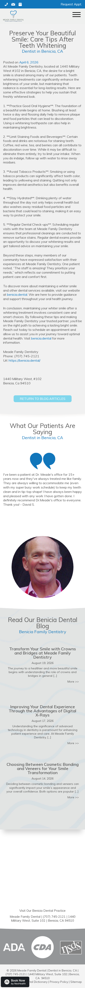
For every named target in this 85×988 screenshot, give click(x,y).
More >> (73, 681)
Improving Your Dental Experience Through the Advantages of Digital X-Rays (42, 710)
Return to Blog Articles (42, 399)
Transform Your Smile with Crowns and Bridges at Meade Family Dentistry (42, 653)
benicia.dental (17, 294)
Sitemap (76, 982)
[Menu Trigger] (76, 14)
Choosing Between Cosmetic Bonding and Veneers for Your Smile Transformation (43, 768)
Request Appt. (71, 4)
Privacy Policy (59, 982)
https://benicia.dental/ (24, 360)
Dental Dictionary (35, 982)
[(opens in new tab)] (42, 947)
